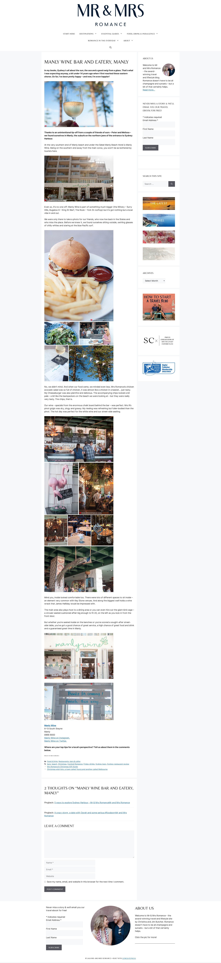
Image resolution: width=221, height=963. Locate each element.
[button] (110, 47)
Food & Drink (52, 761)
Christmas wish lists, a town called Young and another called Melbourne (77, 769)
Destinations (86, 33)
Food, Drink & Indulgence (141, 33)
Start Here (69, 33)
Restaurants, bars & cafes (69, 761)
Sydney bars (101, 764)
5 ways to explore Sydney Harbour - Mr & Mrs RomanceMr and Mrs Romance (92, 802)
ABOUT (126, 40)
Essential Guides (110, 33)
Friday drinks (89, 764)
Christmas (62, 764)
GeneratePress (129, 958)
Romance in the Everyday (102, 40)
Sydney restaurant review (118, 764)
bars (49, 764)
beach (54, 764)
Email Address (150, 120)
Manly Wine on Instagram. (57, 738)
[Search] (171, 184)
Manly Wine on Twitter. (55, 741)
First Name (148, 129)
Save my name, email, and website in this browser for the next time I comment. (85, 882)
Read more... (149, 90)
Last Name (148, 138)
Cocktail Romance (75, 764)
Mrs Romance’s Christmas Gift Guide (62, 767)
